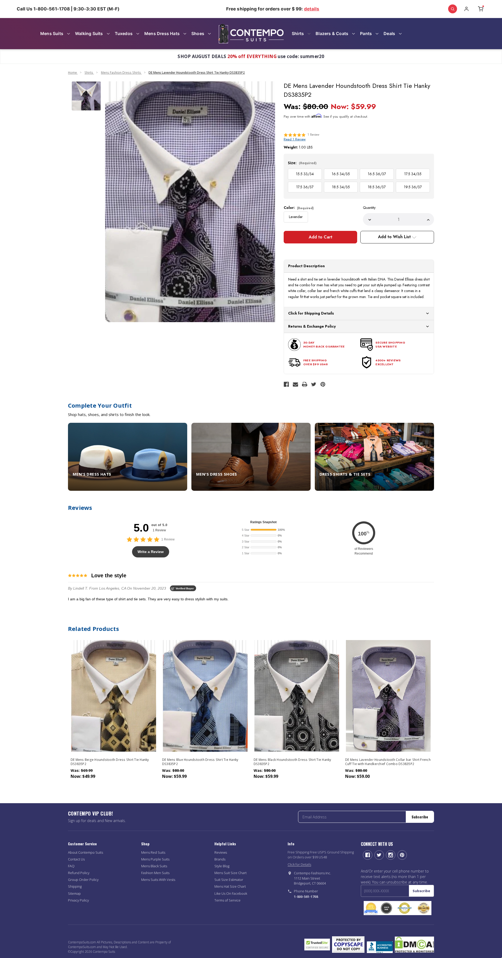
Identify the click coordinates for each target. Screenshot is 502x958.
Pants (366, 33)
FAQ (71, 866)
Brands (219, 859)
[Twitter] (313, 384)
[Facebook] (286, 384)
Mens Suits (51, 33)
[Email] (295, 384)
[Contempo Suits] (251, 33)
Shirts (298, 33)
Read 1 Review (295, 139)
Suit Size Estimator (228, 879)
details (312, 9)
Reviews (220, 852)
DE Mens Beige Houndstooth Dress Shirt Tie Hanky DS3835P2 (110, 762)
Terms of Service (227, 900)
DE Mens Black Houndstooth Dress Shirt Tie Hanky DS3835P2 (292, 762)
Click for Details (299, 864)
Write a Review (151, 552)
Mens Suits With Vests (158, 879)
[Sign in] (466, 9)
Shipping (75, 886)
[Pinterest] (323, 384)
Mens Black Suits (154, 866)
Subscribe (420, 816)
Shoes (197, 33)
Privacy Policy (78, 900)
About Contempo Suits (85, 852)
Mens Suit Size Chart (230, 872)
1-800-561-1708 (306, 896)
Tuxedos (124, 33)
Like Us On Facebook (230, 893)
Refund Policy (78, 872)
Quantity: (369, 207)
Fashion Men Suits (155, 872)
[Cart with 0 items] (480, 9)
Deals (389, 33)
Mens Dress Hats (162, 33)
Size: (302, 162)
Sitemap (74, 893)
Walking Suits (89, 33)
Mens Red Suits (153, 852)
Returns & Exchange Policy (312, 326)
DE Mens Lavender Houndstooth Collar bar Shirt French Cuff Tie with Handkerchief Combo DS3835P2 (388, 762)
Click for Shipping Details (311, 313)
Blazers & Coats (332, 33)
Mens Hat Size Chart (230, 886)
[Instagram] (390, 855)
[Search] (452, 8)
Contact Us (76, 859)
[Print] (304, 384)
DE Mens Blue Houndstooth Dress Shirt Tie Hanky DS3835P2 (200, 762)
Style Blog (221, 866)
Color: (299, 207)
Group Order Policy (83, 879)
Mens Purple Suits (155, 859)
